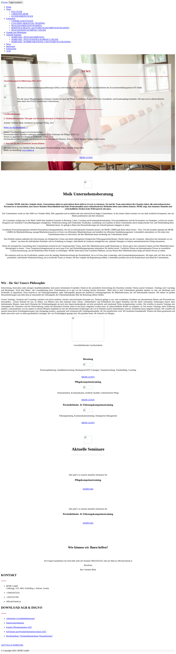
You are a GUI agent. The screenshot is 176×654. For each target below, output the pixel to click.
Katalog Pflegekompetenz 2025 (19, 627)
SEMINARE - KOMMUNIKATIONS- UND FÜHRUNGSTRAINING (41, 42)
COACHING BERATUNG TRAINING (28, 23)
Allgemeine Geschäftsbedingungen (20, 618)
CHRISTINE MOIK (19, 14)
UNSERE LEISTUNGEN (22, 21)
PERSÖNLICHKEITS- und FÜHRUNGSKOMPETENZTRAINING (40, 28)
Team (8, 9)
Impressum (10, 46)
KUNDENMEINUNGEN (22, 16)
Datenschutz (11, 49)
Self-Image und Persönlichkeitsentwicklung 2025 (26, 632)
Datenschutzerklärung (15, 623)
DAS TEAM (16, 11)
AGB (8, 51)
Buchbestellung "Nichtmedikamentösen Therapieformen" (29, 636)
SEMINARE (88, 489)
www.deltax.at (28, 150)
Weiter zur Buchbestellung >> (16, 127)
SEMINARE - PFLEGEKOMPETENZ (27, 37)
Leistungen (11, 18)
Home (8, 7)
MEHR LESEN (86, 157)
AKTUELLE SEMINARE (12, 645)
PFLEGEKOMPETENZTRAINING (26, 25)
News (8, 44)
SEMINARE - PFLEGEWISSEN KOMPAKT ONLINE (34, 39)
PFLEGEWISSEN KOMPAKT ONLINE (28, 30)
